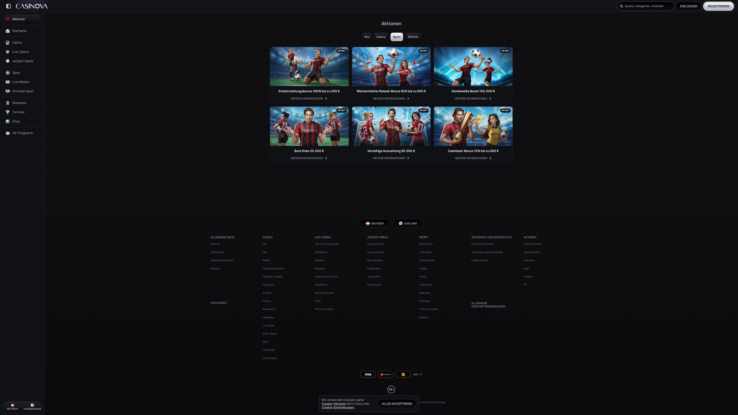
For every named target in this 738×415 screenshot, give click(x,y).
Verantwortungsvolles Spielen (487, 252)
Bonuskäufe (269, 309)
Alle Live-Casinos (324, 309)
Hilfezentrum (217, 252)
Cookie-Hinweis (479, 260)
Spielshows (321, 284)
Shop (526, 268)
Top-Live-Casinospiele (327, 244)
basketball (424, 293)
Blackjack (320, 268)
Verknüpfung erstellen (222, 260)
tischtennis (425, 284)
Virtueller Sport (427, 260)
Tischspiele (269, 349)
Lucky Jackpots (375, 252)
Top (265, 244)
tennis (422, 276)
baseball (423, 317)
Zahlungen (219, 303)
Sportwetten (426, 244)
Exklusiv (267, 301)
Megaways (268, 317)
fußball (423, 268)
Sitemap (215, 268)
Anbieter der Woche (273, 268)
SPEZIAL (413, 37)
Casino (381, 37)
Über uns (215, 244)
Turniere (528, 276)
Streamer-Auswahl (273, 276)
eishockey (424, 301)
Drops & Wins (374, 268)
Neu (265, 252)
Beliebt (266, 260)
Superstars (268, 284)
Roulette (319, 260)
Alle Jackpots (270, 358)
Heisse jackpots (375, 244)
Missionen (529, 260)
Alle (366, 37)
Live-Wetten (425, 252)
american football (429, 309)
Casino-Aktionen (533, 244)
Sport (397, 37)
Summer (267, 293)
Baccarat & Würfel (324, 293)
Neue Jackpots (375, 260)
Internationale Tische (326, 276)
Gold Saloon (321, 252)
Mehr (416, 374)
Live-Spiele (268, 325)
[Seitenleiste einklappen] (8, 6)
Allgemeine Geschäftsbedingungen (488, 305)
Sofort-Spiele (270, 333)
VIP (525, 284)
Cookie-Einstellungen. (338, 407)
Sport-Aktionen (532, 252)
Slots (265, 341)
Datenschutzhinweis (482, 244)
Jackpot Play (374, 276)
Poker (318, 301)
